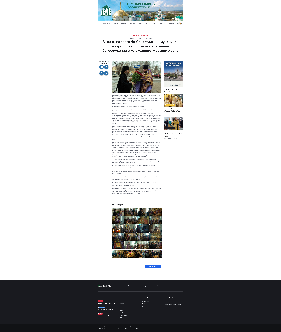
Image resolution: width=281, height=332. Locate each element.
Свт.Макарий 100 (150, 23)
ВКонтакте (146, 301)
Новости (123, 23)
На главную (132, 38)
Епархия (115, 23)
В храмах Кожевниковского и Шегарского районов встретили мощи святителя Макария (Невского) (173, 134)
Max (145, 303)
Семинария (132, 23)
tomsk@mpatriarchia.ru (104, 316)
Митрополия (106, 23)
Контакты (171, 23)
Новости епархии (148, 38)
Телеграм (146, 306)
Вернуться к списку (154, 266)
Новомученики (162, 23)
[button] (176, 23)
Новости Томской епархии (141, 35)
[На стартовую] (100, 24)
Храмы (140, 23)
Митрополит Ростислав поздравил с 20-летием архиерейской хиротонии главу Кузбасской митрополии (173, 111)
